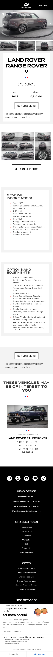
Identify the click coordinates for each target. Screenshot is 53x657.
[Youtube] (35, 478)
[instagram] (9, 478)
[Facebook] (18, 478)
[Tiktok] (43, 478)
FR (45, 5)
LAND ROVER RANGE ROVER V (26, 66)
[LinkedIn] (26, 478)
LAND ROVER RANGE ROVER (27, 438)
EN (40, 5)
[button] (5, 5)
